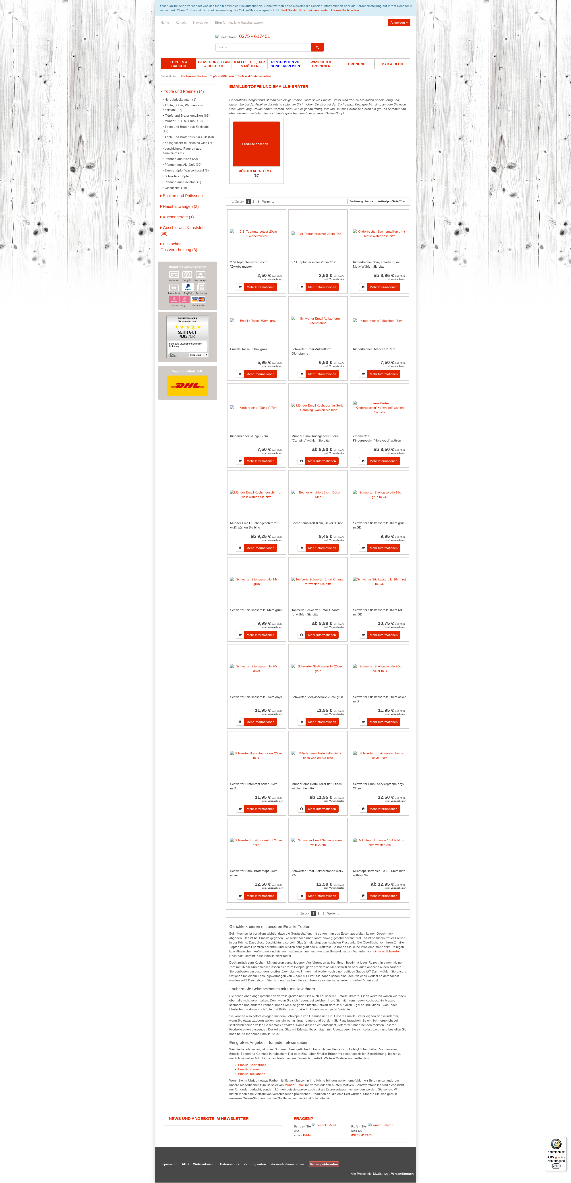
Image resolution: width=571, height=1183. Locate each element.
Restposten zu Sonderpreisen (285, 64)
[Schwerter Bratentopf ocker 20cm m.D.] (256, 755)
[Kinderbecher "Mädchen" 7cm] (379, 320)
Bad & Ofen (392, 64)
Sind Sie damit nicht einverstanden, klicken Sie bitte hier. (320, 10)
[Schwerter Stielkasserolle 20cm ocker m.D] (379, 668)
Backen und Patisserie (182, 196)
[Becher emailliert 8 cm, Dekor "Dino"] (318, 494)
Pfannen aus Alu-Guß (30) (183, 164)
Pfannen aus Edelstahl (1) (182, 182)
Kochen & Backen (179, 64)
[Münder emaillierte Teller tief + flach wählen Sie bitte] (318, 755)
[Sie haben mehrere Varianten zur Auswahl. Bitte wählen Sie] (363, 287)
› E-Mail (306, 1135)
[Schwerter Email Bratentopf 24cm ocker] (256, 842)
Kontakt (181, 22)
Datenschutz (229, 1164)
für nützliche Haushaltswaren (239, 22)
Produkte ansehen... (256, 144)
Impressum (169, 1164)
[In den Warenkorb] (240, 287)
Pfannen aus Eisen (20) (181, 159)
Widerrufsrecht (204, 1164)
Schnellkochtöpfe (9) (179, 176)
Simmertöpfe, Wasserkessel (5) (186, 170)
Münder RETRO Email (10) (183, 121)
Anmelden (398, 22)
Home (165, 22)
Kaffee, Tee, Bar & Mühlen (249, 64)
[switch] (556, 1166)
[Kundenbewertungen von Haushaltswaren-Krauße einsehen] (187, 336)
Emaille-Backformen (252, 1065)
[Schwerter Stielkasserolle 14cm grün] (256, 581)
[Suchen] (317, 47)
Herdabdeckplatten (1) (180, 99)
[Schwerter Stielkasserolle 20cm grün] (318, 668)
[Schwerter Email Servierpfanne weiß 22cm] (318, 842)
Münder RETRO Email (256, 171)
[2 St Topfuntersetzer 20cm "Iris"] (318, 233)
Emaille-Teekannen (251, 1074)
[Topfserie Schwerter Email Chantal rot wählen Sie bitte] (318, 581)
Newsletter (200, 22)
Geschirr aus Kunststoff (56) (182, 230)
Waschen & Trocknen (321, 64)
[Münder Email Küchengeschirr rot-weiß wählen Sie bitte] (256, 494)
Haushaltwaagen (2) (180, 206)
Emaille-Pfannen (249, 1069)
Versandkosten (275, 279)
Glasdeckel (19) (175, 188)
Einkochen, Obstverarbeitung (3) (178, 247)
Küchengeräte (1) (178, 217)
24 (390, 201)
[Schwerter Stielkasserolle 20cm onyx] (256, 668)
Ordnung (357, 64)
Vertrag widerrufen (324, 1164)
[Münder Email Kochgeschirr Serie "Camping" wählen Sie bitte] (318, 407)
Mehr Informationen (261, 287)
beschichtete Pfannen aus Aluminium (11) (182, 151)
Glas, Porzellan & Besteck (214, 64)
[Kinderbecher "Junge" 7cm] (256, 407)
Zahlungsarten (255, 1164)
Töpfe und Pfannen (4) (183, 91)
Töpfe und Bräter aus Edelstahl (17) (186, 129)
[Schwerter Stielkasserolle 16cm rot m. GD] (379, 581)
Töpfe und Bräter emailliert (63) (187, 115)
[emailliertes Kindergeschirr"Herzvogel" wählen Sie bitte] (379, 407)
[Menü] (564, 1139)
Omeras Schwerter (386, 951)
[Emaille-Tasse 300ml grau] (256, 320)
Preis (360, 201)
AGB (185, 1164)
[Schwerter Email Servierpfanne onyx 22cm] (379, 755)
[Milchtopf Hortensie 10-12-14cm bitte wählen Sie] (379, 842)
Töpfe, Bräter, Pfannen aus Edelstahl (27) (183, 107)
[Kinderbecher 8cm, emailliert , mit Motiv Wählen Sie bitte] (379, 233)
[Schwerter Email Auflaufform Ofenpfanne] (318, 320)
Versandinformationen (287, 1164)
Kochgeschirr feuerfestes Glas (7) (188, 143)
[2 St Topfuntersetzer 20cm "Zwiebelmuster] (256, 233)
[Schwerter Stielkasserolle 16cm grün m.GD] (379, 494)
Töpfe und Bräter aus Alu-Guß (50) (189, 137)
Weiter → (268, 201)
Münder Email (294, 1085)
